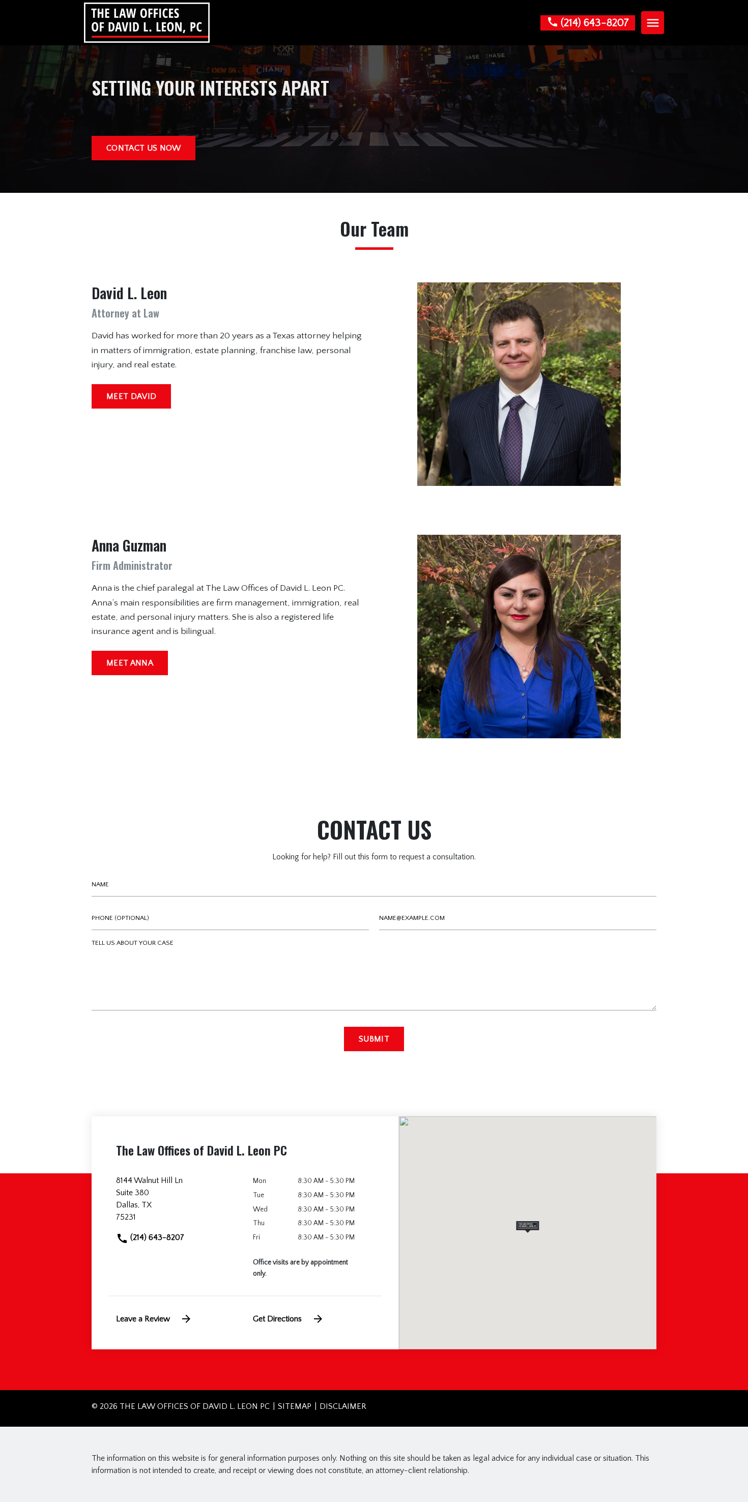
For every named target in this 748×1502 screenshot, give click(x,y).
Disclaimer (343, 1406)
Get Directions (277, 1318)
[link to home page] (147, 21)
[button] (527, 1227)
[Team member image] (519, 384)
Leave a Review (143, 1318)
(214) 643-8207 (156, 1237)
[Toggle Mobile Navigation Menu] (652, 22)
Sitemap (294, 1406)
